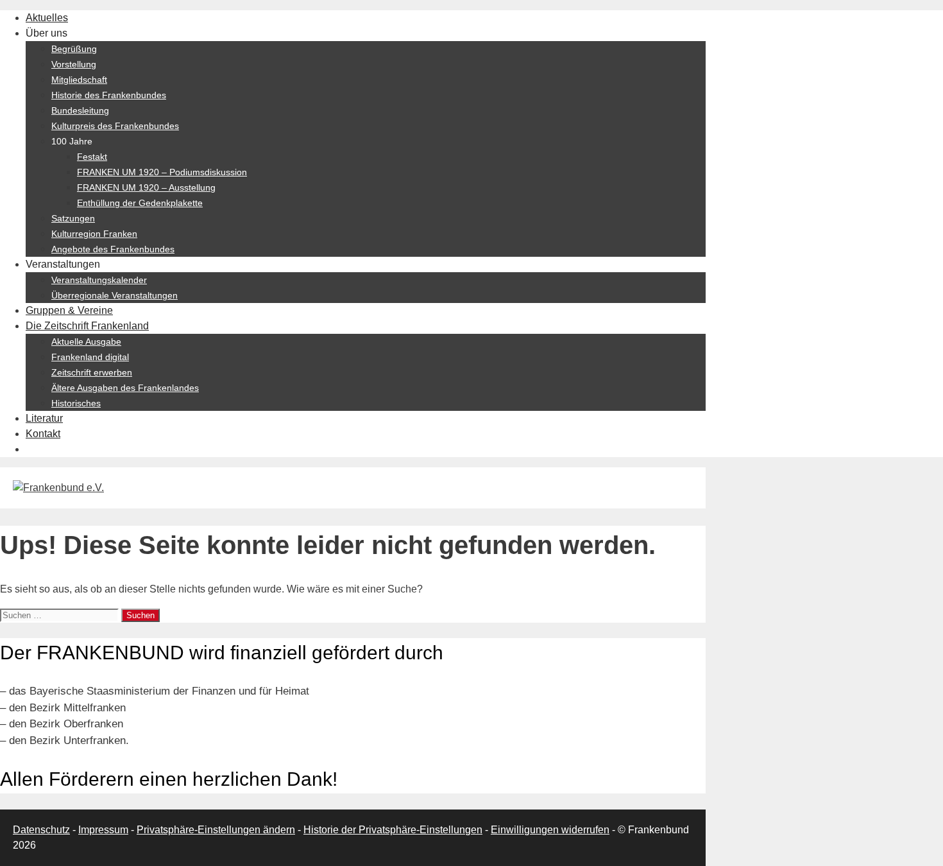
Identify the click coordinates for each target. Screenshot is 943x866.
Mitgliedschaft (79, 79)
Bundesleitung (80, 110)
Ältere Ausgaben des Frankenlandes (125, 388)
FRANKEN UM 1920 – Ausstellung (146, 187)
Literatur (44, 418)
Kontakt (43, 433)
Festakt (92, 157)
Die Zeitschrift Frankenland (87, 325)
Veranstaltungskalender (99, 280)
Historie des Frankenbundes (108, 95)
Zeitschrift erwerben (91, 372)
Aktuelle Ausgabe (86, 341)
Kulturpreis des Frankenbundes (115, 126)
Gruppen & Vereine (69, 310)
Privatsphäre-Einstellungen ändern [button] (216, 829)
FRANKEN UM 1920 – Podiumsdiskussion (162, 172)
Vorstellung (73, 64)
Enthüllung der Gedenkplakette (140, 203)
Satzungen (73, 218)
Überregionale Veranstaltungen (114, 295)
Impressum (103, 829)
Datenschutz (41, 829)
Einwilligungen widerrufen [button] (550, 829)
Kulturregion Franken (94, 234)
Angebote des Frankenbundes (112, 249)
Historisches (76, 403)
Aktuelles (47, 17)
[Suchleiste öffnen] (32, 449)
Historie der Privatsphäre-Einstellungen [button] (392, 829)
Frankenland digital (90, 357)
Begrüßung (74, 49)
